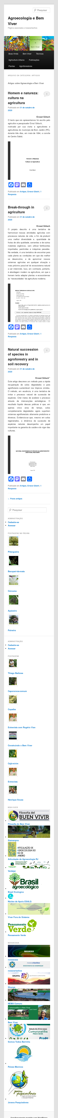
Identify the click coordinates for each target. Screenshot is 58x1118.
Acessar (11, 525)
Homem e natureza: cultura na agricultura (23, 98)
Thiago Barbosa (15, 673)
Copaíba (12, 709)
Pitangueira (13, 551)
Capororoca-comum (17, 691)
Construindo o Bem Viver (20, 745)
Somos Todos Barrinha (19, 1041)
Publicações (34, 59)
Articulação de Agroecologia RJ (23, 859)
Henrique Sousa (15, 799)
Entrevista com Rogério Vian (21, 727)
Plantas (12, 66)
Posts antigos (15, 498)
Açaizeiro (12, 610)
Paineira (12, 630)
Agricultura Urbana (16, 59)
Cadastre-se (13, 522)
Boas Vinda (13, 53)
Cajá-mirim (13, 763)
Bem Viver (27, 53)
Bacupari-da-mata (16, 571)
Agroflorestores (25, 66)
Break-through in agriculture (21, 209)
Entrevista (12, 781)
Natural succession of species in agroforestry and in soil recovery (23, 356)
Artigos (23, 191)
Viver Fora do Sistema (18, 917)
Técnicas (39, 53)
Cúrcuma (12, 590)
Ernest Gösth (33, 191)
